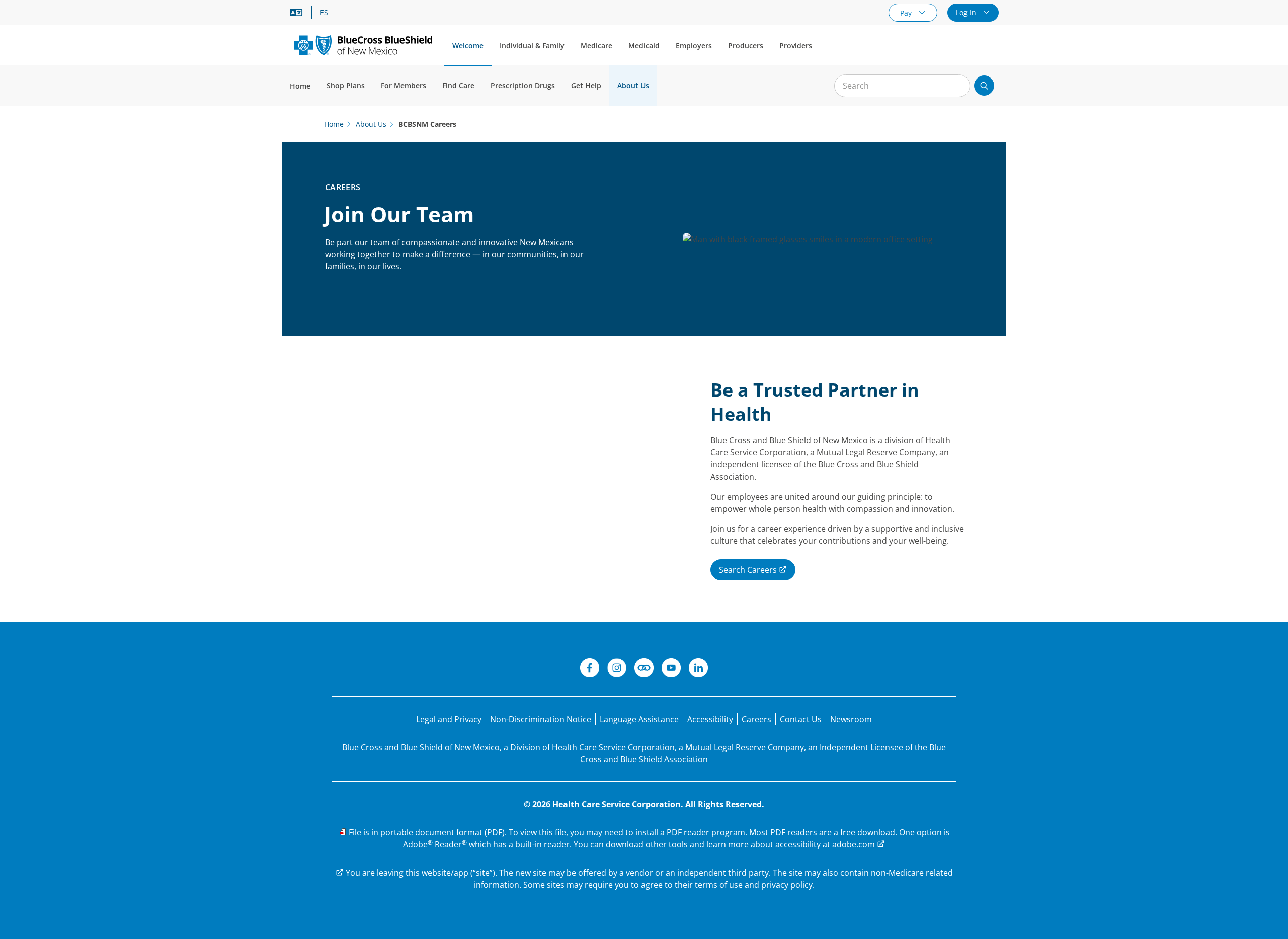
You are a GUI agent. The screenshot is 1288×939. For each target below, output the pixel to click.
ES (324, 12)
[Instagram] (616, 669)
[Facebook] (589, 669)
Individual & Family (532, 45)
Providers (795, 45)
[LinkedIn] (698, 669)
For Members (403, 85)
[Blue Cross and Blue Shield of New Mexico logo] (363, 45)
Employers (694, 45)
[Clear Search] (957, 86)
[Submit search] (984, 85)
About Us (633, 85)
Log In (967, 12)
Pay (907, 13)
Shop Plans (346, 85)
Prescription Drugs (523, 85)
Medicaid (644, 45)
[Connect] (644, 669)
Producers (745, 45)
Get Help (586, 85)
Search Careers (749, 569)
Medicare (596, 45)
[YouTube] (671, 669)
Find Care (458, 85)
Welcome (468, 45)
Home (300, 86)
